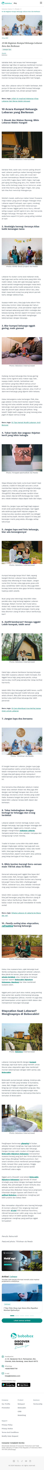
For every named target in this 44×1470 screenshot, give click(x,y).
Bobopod (21, 1404)
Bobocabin (22, 1408)
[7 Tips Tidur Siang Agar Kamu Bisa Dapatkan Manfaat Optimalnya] (22, 1292)
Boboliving (22, 1415)
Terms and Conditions (10, 1432)
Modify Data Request (10, 1436)
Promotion (6, 1408)
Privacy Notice (7, 1429)
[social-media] (14, 1461)
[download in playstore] (8, 1385)
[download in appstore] (23, 1385)
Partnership (37, 1404)
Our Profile (6, 1404)
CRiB (19, 1411)
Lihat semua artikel (22, 1320)
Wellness (7, 1304)
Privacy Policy (7, 1425)
